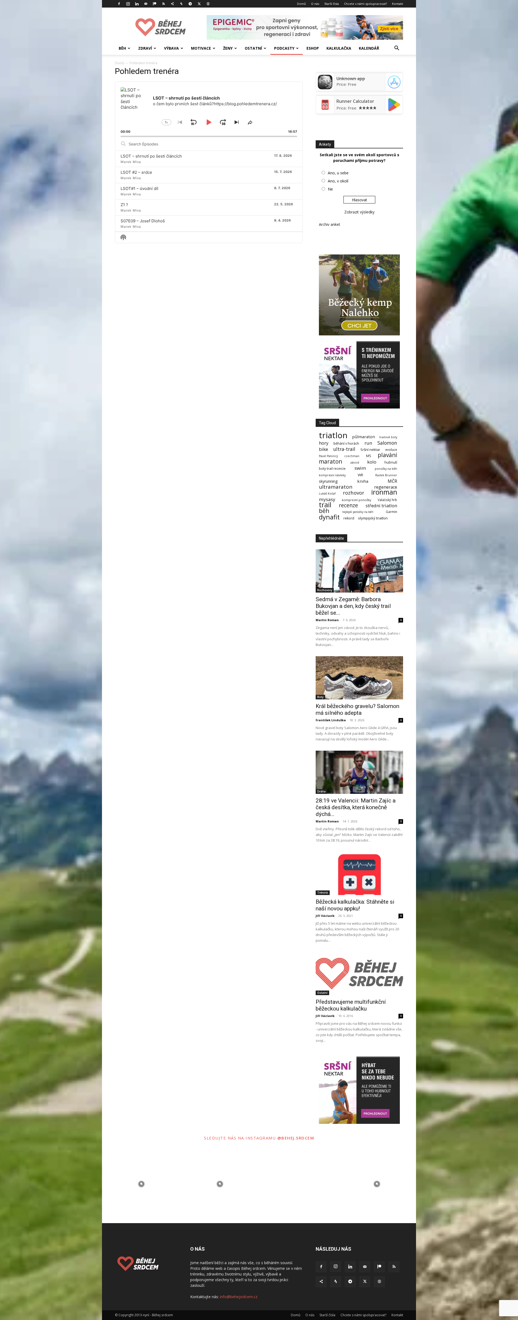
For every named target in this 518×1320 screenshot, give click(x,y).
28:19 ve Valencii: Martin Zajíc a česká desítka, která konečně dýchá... (356, 807)
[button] (396, 48)
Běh (122, 48)
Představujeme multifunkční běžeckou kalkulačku (351, 1005)
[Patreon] (155, 4)
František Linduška (331, 720)
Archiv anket (329, 224)
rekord (348, 518)
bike (323, 449)
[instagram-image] (141, 1184)
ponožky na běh (386, 468)
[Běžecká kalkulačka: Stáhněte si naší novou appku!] (359, 873)
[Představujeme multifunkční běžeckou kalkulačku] (359, 973)
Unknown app (350, 78)
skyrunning (328, 481)
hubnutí (390, 462)
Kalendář (369, 48)
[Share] (172, 4)
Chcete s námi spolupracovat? (365, 4)
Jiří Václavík (325, 916)
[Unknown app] (325, 88)
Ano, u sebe (338, 172)
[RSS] (163, 4)
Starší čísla (331, 4)
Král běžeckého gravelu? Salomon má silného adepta (357, 709)
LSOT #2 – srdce (136, 172)
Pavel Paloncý (328, 456)
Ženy (228, 48)
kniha (362, 481)
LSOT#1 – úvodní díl (139, 188)
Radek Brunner (386, 475)
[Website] (208, 4)
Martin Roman (327, 620)
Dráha (321, 791)
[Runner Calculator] (325, 110)
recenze (348, 505)
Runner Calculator (355, 101)
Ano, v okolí (338, 180)
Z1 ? (124, 204)
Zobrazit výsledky (359, 212)
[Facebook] (119, 4)
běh (324, 510)
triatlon (333, 435)
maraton (330, 461)
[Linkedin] (137, 4)
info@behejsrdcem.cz (238, 1296)
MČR (392, 481)
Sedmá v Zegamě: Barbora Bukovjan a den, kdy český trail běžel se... (353, 606)
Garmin (391, 511)
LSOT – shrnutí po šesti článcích (151, 156)
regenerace (385, 487)
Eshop (312, 48)
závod (354, 462)
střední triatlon (381, 505)
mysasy (327, 499)
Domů (301, 4)
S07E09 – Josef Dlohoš (143, 220)
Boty (320, 697)
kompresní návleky (332, 475)
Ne (330, 189)
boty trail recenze (332, 468)
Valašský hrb (387, 499)
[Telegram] (190, 4)
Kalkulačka (338, 48)
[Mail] (146, 4)
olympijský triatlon (373, 518)
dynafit (329, 517)
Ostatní (253, 48)
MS (368, 455)
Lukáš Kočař (327, 493)
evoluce (391, 449)
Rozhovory (324, 590)
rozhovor (353, 492)
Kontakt (397, 4)
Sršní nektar (370, 449)
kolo (371, 461)
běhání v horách (346, 443)
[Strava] (181, 4)
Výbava (171, 48)
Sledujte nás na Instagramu (240, 1138)
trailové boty (388, 437)
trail (325, 504)
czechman (351, 456)
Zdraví (145, 48)
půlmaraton (363, 436)
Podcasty (284, 48)
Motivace (201, 48)
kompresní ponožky (356, 499)
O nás (315, 4)
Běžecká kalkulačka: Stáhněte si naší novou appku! (355, 905)
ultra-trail (344, 449)
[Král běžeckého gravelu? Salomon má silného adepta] (359, 677)
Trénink (322, 892)
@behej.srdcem (295, 1138)
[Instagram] (128, 4)
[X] (199, 4)
